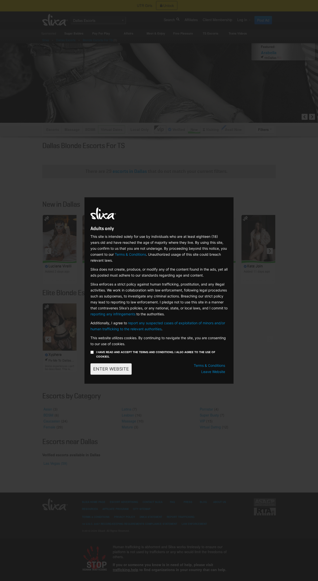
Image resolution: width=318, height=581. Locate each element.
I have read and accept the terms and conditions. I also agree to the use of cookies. (155, 354)
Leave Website (213, 372)
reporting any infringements (112, 314)
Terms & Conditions (130, 254)
